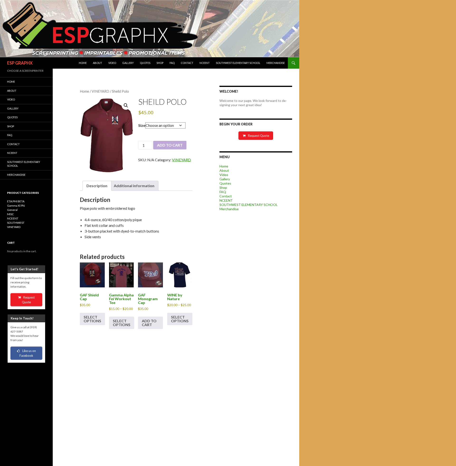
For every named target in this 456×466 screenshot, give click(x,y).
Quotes (145, 62)
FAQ (172, 62)
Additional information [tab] (134, 185)
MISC (10, 214)
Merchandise (275, 62)
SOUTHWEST (15, 222)
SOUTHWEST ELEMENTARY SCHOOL (238, 62)
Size (141, 125)
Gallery (128, 62)
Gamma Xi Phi (16, 205)
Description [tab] (96, 185)
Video (112, 62)
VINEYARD (100, 91)
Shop (160, 62)
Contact (187, 62)
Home (83, 62)
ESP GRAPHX (20, 63)
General (12, 210)
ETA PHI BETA (15, 201)
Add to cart (170, 145)
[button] (126, 105)
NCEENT (205, 62)
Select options (92, 319)
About (97, 62)
